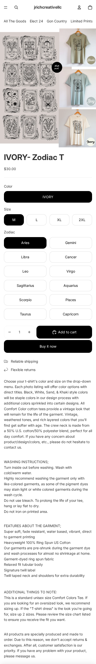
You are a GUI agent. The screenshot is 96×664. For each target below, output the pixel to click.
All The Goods (15, 21)
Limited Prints (82, 21)
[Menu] (5, 7)
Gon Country (57, 21)
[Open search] (16, 7)
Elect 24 (36, 21)
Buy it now (48, 346)
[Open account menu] (79, 7)
